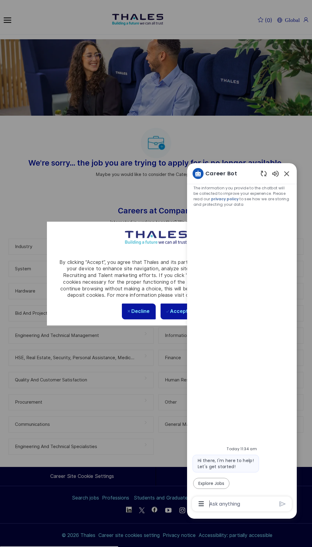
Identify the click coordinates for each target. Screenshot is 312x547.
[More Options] (201, 503)
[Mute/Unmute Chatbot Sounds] (275, 173)
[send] (282, 504)
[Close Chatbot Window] (287, 173)
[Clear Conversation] (263, 173)
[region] (242, 338)
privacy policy (225, 199)
